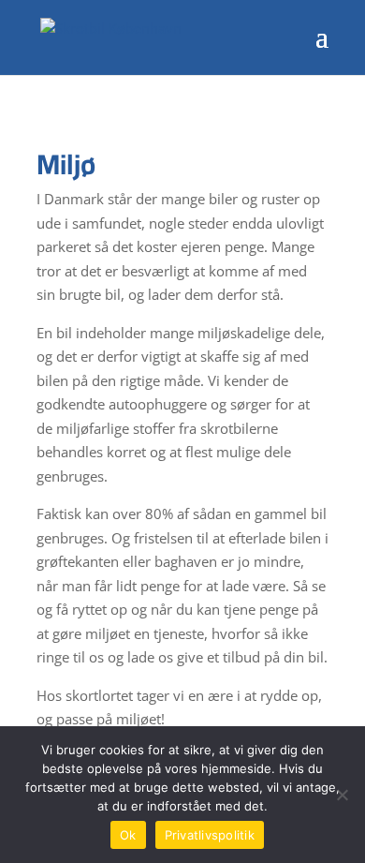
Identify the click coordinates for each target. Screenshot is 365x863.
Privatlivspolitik (210, 834)
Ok (128, 834)
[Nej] (341, 794)
